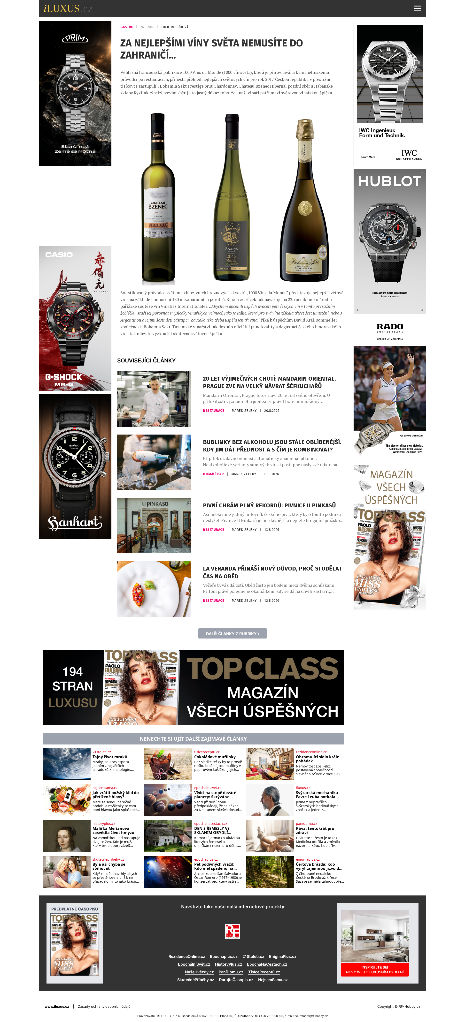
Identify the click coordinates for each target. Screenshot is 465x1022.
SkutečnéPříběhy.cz (195, 979)
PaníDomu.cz (231, 971)
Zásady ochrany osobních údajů (104, 1006)
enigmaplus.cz (308, 859)
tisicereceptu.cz (207, 752)
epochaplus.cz (206, 859)
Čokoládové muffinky (215, 757)
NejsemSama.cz (273, 979)
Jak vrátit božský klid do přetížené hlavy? (116, 795)
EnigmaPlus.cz (282, 956)
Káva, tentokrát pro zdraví (315, 831)
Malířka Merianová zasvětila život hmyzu (113, 831)
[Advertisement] (75, 205)
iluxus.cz (303, 787)
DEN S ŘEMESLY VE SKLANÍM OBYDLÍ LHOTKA (212, 831)
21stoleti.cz (102, 752)
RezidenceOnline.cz (187, 956)
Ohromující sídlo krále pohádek (317, 759)
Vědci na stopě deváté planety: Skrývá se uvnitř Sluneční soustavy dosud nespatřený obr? (215, 795)
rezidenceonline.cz (311, 752)
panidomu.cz (306, 823)
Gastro (127, 27)
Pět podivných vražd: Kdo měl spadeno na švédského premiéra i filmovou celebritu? (214, 866)
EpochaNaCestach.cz (267, 964)
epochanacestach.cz (210, 823)
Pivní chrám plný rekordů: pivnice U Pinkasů (269, 505)
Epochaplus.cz (224, 956)
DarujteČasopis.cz (236, 979)
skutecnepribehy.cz (108, 859)
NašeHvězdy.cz (199, 971)
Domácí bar (214, 474)
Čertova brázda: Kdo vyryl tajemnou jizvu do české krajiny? (318, 866)
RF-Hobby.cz (409, 1006)
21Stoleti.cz (253, 956)
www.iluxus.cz (57, 1006)
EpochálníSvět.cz (194, 964)
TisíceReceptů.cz (264, 971)
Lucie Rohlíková (174, 27)
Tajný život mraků (110, 757)
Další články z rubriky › (232, 633)
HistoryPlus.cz (228, 964)
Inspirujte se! (375, 969)
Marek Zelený (245, 411)
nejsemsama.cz (105, 787)
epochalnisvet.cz (207, 787)
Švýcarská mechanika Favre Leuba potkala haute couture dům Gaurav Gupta (317, 795)
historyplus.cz (104, 823)
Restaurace (214, 411)
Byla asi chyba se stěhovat (109, 866)
